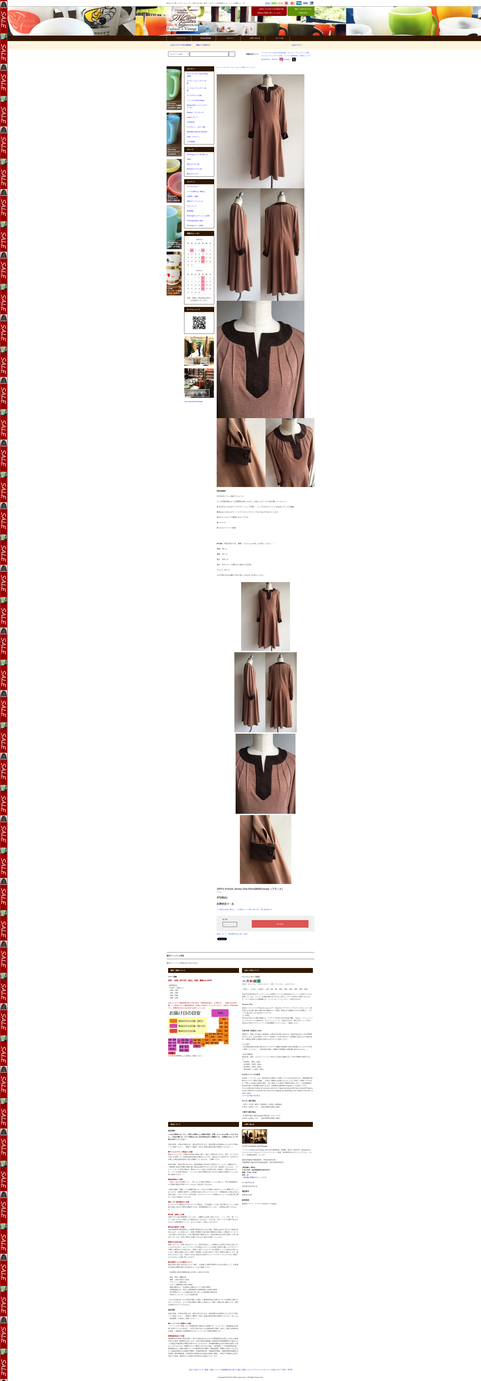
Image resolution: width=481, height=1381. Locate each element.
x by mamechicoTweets (193, 401)
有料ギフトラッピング (195, 201)
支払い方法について (196, 1370)
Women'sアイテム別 (194, 169)
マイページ (181, 38)
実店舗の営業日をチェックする (255, 1177)
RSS (284, 1370)
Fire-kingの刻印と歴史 (195, 221)
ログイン (230, 38)
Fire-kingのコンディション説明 (198, 216)
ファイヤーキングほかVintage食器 (273, 53)
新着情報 (190, 211)
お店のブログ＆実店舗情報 (180, 45)
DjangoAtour (265, 59)
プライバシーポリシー (262, 1370)
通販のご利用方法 (203, 45)
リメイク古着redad (291, 56)
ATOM (290, 1370)
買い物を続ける (266, 909)
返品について (221, 934)
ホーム (219, 67)
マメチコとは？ (192, 187)
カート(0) (279, 38)
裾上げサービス (192, 174)
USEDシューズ (305, 56)
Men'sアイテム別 (193, 164)
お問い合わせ (255, 38)
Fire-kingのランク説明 (195, 225)
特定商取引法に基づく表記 (238, 934)
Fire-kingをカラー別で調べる (197, 154)
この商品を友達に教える (226, 909)
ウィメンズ (251, 67)
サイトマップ (192, 206)
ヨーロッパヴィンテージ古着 (298, 53)
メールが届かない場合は (196, 191)
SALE (189, 159)
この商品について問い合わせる (247, 909)
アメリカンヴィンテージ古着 (271, 56)
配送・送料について (212, 1370)
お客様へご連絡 (192, 196)
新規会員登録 (205, 38)
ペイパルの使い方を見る (251, 1096)
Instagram (286, 59)
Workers (275, 59)
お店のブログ (296, 45)
